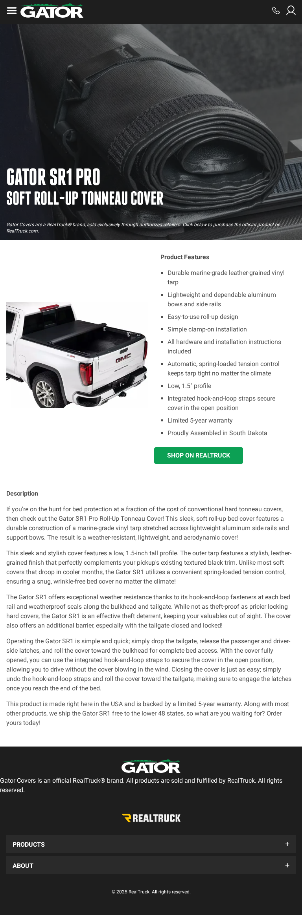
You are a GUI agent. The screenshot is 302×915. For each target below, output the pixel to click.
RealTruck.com (22, 231)
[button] (151, 844)
